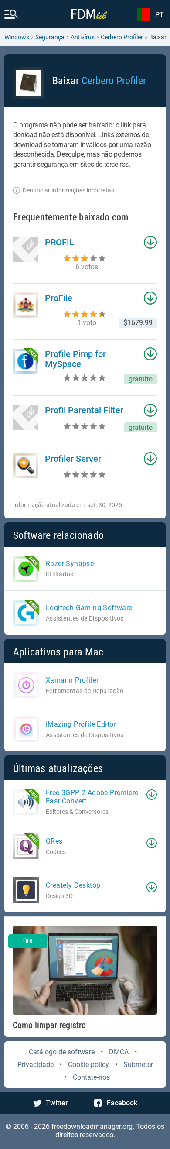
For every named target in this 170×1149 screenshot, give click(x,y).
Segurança (50, 37)
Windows (16, 37)
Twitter (57, 1103)
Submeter (138, 1064)
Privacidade (35, 1064)
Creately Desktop (73, 885)
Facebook (122, 1103)
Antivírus (83, 37)
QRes (54, 841)
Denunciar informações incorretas (68, 190)
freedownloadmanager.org (92, 1126)
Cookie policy (88, 1064)
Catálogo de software (62, 1052)
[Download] (151, 794)
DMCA (119, 1052)
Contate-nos (91, 1077)
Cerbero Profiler (122, 37)
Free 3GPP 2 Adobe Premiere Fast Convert (92, 797)
